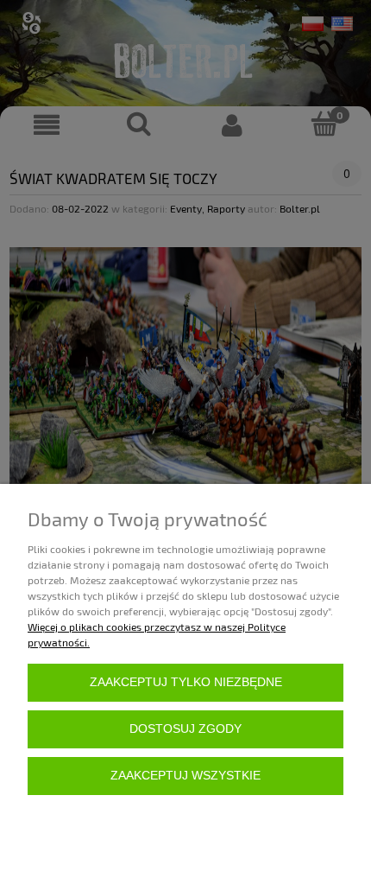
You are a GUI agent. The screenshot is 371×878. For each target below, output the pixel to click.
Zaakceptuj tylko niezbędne (186, 682)
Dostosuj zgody (185, 728)
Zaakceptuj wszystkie (185, 775)
